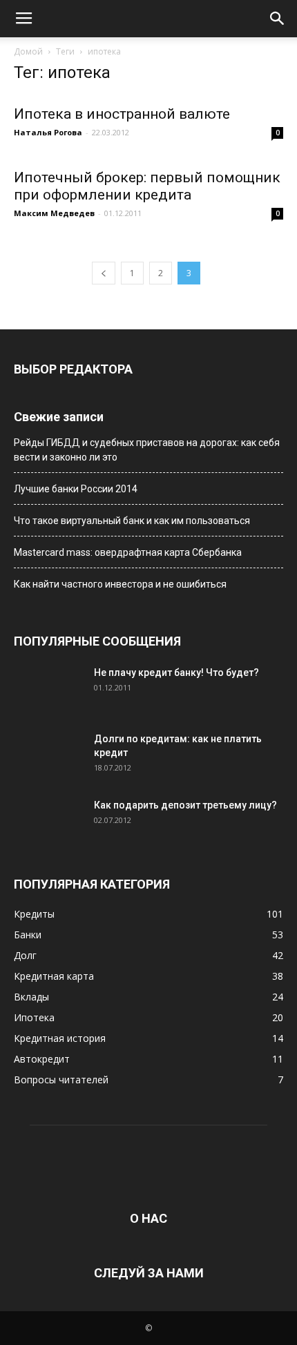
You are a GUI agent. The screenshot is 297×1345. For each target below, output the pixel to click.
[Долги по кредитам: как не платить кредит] (48, 756)
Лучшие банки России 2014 (75, 488)
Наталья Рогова (48, 132)
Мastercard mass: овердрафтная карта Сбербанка (128, 552)
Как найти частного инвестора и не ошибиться (120, 584)
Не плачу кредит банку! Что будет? (176, 672)
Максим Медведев (54, 213)
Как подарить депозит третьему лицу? (185, 805)
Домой (28, 51)
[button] (277, 18)
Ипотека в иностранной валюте (122, 114)
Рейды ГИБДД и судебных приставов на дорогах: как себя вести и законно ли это (147, 450)
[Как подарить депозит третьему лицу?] (48, 822)
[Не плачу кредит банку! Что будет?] (48, 690)
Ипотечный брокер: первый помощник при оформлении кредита (147, 186)
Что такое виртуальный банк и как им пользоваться (132, 520)
